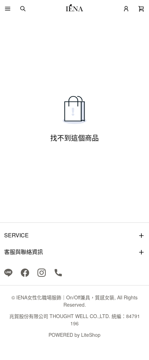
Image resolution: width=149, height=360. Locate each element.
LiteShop (90, 334)
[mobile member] (126, 8)
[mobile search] (22, 8)
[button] (7, 8)
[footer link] (8, 272)
